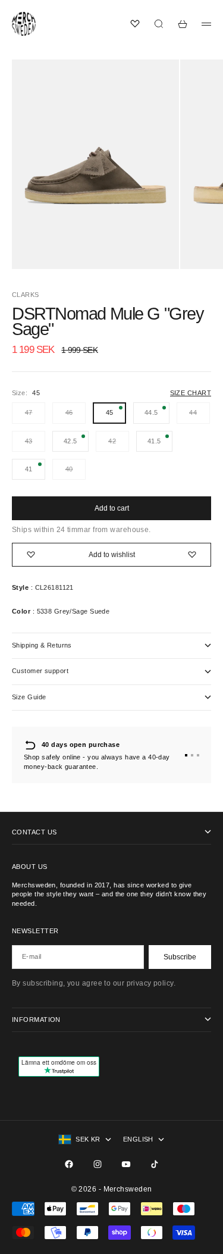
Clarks (25, 294)
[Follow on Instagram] (97, 1164)
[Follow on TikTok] (154, 1164)
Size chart (190, 392)
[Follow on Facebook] (69, 1164)
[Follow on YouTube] (126, 1164)
